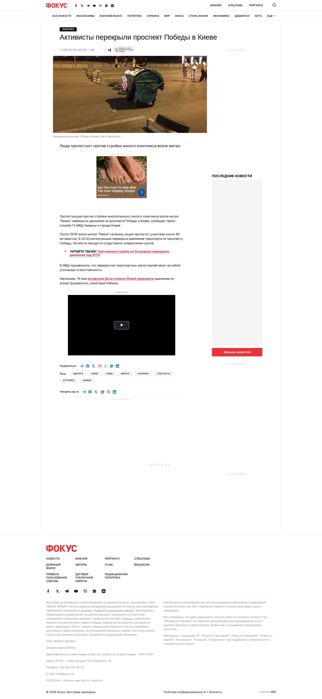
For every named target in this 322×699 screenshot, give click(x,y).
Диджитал (242, 15)
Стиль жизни (198, 15)
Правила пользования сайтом (56, 577)
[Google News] (106, 5)
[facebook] (48, 591)
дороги (78, 373)
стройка (69, 380)
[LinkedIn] (112, 5)
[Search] (274, 5)
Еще (270, 15)
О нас (109, 564)
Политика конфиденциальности (185, 692)
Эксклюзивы (85, 15)
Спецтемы (235, 5)
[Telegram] (88, 5)
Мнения (215, 5)
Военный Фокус (111, 15)
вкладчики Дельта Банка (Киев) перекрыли (121, 278)
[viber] (85, 591)
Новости (53, 558)
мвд (110, 373)
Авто (258, 15)
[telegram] (66, 591)
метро (125, 373)
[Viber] (100, 5)
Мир (167, 15)
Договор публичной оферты (84, 577)
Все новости (61, 15)
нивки (87, 380)
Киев (95, 373)
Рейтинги (256, 5)
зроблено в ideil (267, 692)
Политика (134, 15)
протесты (164, 373)
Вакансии (141, 564)
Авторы (81, 564)
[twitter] (57, 591)
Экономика (221, 15)
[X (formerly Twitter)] (82, 5)
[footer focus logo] (61, 548)
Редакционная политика (116, 575)
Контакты (215, 692)
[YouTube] (94, 5)
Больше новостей (237, 352)
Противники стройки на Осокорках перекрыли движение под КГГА (119, 253)
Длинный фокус (53, 566)
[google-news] (94, 591)
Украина (153, 15)
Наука (179, 15)
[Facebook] (76, 5)
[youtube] (76, 591)
